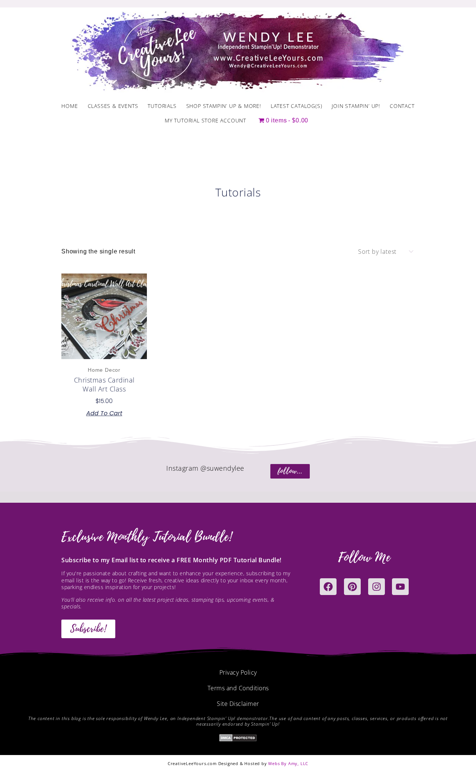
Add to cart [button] (104, 413)
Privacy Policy (238, 672)
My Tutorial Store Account (205, 120)
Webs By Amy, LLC (288, 763)
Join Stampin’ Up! (356, 105)
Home (69, 105)
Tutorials (162, 105)
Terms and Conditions (238, 688)
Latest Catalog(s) (296, 105)
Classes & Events (113, 105)
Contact (402, 105)
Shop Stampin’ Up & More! (223, 105)
